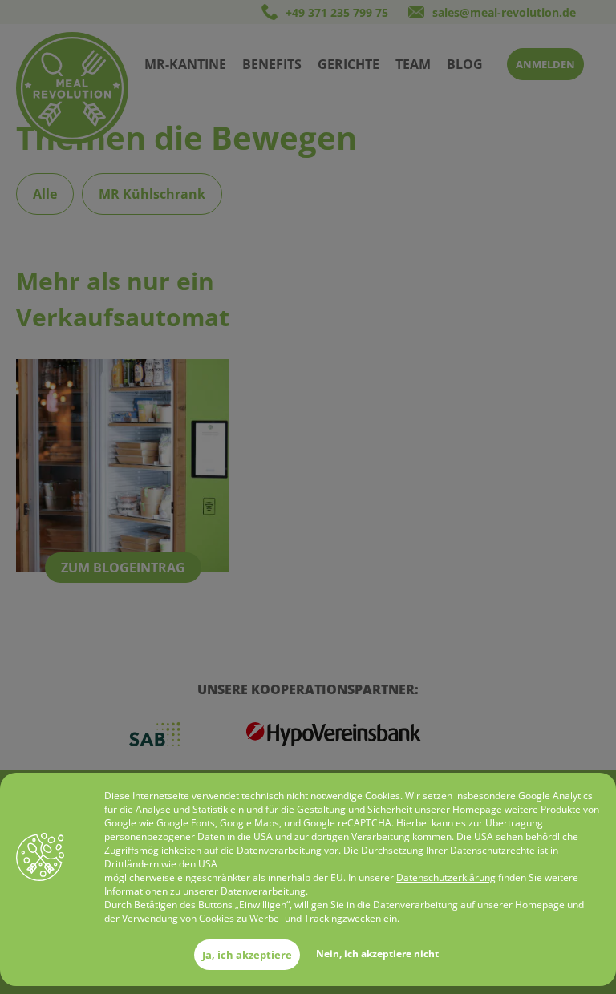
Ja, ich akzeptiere (247, 955)
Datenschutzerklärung (446, 877)
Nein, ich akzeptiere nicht (377, 953)
